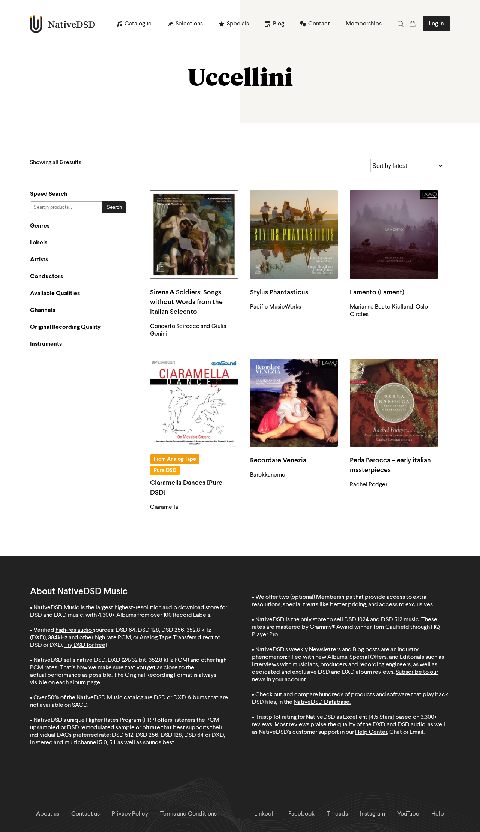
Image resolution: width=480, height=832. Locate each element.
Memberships (364, 24)
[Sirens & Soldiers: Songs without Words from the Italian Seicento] (194, 234)
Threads (337, 814)
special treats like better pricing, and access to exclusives (358, 605)
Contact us (85, 814)
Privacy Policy (130, 814)
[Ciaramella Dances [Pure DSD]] (194, 403)
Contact (319, 24)
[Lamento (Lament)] (394, 234)
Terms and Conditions (188, 814)
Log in (436, 24)
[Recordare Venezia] (294, 403)
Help (437, 814)
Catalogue (138, 24)
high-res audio (74, 630)
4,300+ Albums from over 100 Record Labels (154, 615)
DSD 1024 (356, 620)
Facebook (301, 814)
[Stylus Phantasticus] (294, 234)
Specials (238, 24)
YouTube (408, 814)
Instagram (372, 814)
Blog (278, 24)
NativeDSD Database (322, 702)
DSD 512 (391, 620)
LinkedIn (265, 814)
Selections (189, 24)
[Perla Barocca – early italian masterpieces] (394, 403)
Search (114, 207)
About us (47, 814)
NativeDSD (63, 24)
